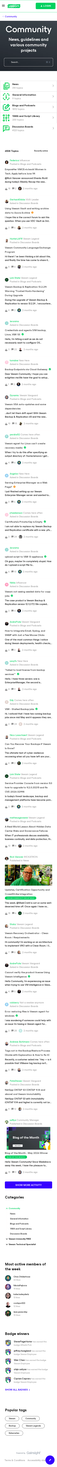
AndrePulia (15, 622)
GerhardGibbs (17, 199)
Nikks (13, 583)
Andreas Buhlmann (19, 1042)
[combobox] (28, 62)
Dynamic (14, 395)
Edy (12, 700)
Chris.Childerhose (22, 1276)
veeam (12, 1418)
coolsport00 (19, 1303)
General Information (19, 1218)
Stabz (13, 924)
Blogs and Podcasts (19, 1223)
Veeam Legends (33, 1426)
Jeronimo (14, 321)
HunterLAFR (16, 239)
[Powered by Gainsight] (28, 1454)
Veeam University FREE (20, 1239)
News (12, 1213)
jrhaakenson (16, 513)
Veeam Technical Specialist (22, 1244)
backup (12, 1426)
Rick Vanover (16, 857)
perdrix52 (15, 434)
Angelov (14, 474)
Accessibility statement (40, 1460)
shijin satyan (20, 1369)
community (30, 1418)
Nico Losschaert (18, 735)
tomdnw (14, 360)
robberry (14, 1002)
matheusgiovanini (19, 818)
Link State (15, 278)
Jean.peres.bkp (20, 1312)
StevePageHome (23, 1341)
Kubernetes (14, 1433)
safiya (13, 1120)
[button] (50, 1460)
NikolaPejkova (20, 1285)
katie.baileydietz (21, 1294)
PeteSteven (16, 1081)
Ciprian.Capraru (22, 1378)
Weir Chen (19, 1360)
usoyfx (13, 661)
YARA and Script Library (21, 1228)
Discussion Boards (18, 1234)
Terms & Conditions (15, 1460)
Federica (14, 160)
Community (11, 16)
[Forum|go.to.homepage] (14, 6)
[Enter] (7, 62)
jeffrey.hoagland (22, 1351)
